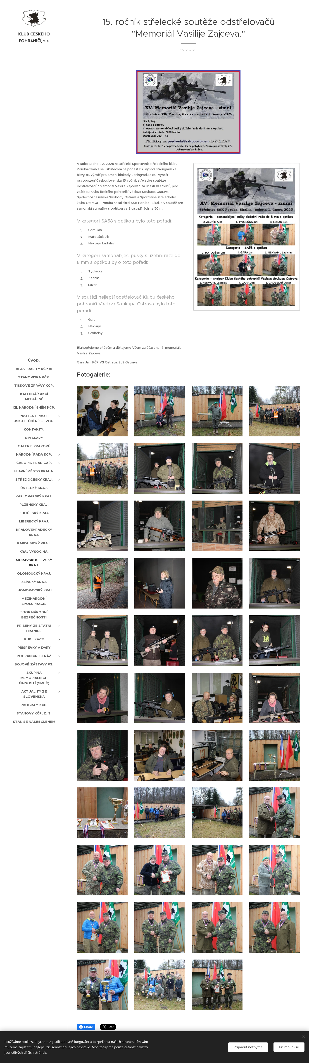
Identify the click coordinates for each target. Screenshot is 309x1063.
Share (88, 1027)
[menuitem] (34, 360)
